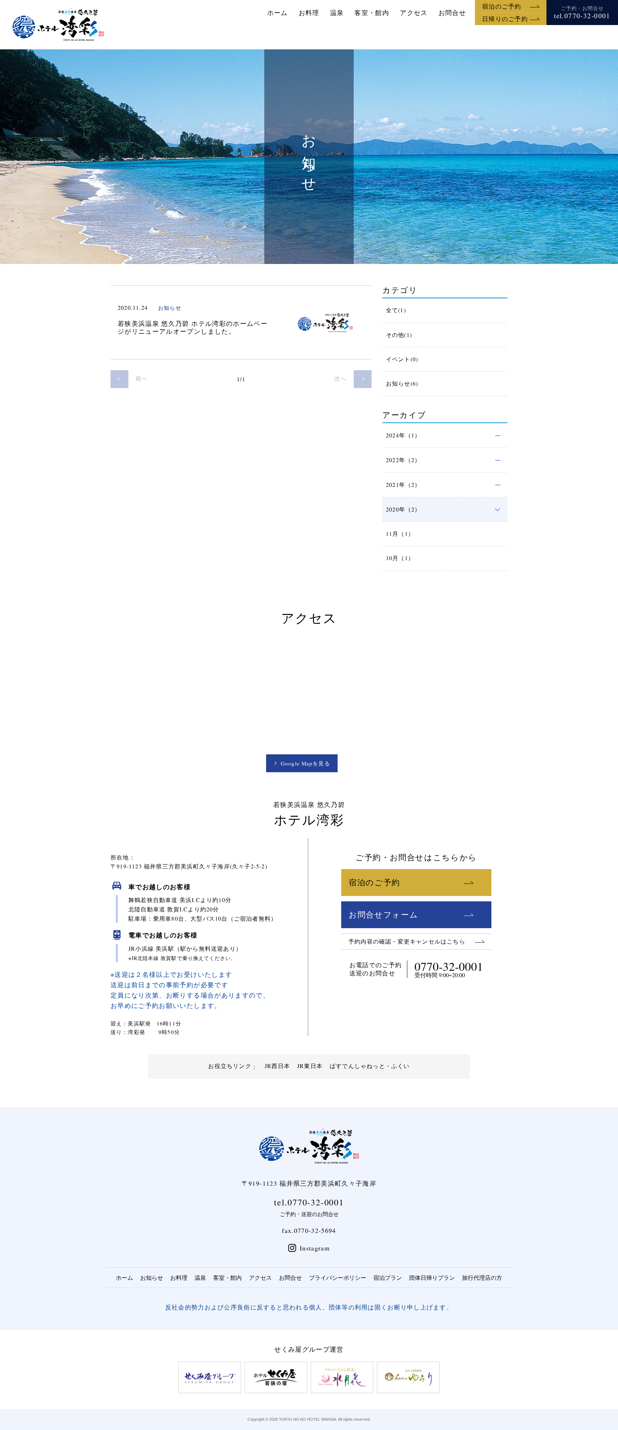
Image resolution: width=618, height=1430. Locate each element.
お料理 (309, 12)
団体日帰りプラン (432, 1277)
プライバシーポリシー (337, 1277)
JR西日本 (277, 1065)
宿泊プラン (387, 1277)
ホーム (277, 12)
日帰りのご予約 (505, 19)
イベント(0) (402, 359)
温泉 (337, 12)
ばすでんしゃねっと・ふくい (370, 1065)
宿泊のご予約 (501, 6)
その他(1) (399, 334)
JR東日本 (310, 1065)
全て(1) (396, 310)
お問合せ (452, 12)
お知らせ (151, 1277)
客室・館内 (371, 12)
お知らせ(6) (402, 383)
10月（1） (400, 558)
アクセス (413, 12)
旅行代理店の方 (482, 1277)
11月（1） (400, 533)
